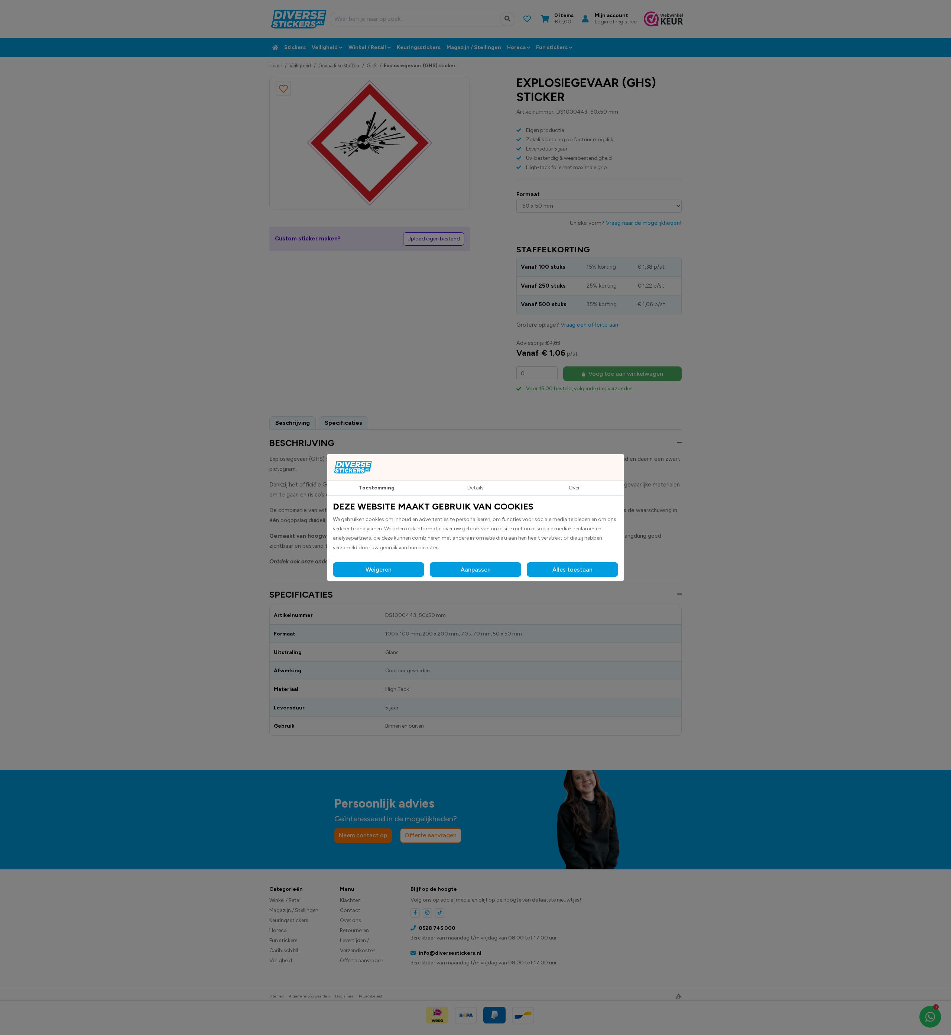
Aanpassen (476, 569)
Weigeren (379, 569)
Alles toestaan (572, 569)
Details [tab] (475, 488)
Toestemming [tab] (377, 488)
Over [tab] (574, 488)
